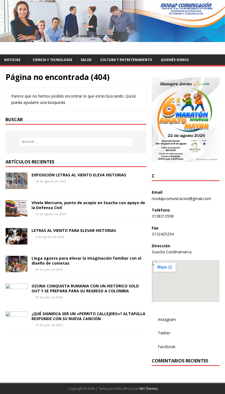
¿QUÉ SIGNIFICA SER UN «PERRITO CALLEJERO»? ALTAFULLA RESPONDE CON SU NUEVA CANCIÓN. (88, 316)
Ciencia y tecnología (52, 59)
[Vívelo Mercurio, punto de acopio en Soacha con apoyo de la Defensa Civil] (16, 213)
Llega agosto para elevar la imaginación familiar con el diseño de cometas (86, 261)
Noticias (12, 59)
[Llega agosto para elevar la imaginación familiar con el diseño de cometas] (16, 269)
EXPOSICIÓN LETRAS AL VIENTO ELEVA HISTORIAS (79, 174)
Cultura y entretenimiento (126, 59)
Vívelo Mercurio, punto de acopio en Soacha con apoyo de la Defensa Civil (88, 205)
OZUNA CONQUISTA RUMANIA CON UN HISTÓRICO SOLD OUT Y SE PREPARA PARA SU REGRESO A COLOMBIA (85, 288)
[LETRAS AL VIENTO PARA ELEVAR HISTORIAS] (16, 241)
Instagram (167, 319)
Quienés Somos (175, 59)
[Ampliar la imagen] (212, 84)
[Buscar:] (76, 141)
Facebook (166, 346)
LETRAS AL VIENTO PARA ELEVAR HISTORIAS (74, 230)
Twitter (164, 332)
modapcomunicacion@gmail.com (181, 198)
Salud (86, 59)
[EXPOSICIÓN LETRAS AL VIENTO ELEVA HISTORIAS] (16, 185)
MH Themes (148, 388)
